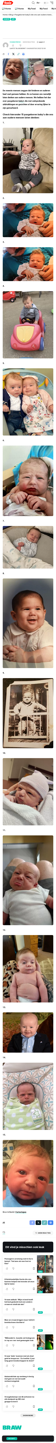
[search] (33, 3)
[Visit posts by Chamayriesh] (5, 45)
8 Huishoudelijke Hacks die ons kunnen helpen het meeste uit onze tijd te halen (19, 1281)
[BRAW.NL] (8, 3)
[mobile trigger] (51, 3)
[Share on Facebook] (8, 54)
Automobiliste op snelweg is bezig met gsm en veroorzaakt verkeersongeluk (19, 1378)
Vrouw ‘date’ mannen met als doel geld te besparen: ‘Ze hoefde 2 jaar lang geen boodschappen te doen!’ (19, 1358)
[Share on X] (13, 54)
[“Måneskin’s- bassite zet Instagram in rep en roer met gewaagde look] (45, 1342)
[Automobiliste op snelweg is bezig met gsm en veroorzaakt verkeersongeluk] (45, 1381)
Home (5, 15)
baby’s (21, 101)
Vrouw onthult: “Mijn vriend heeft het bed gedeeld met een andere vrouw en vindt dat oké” (18, 1302)
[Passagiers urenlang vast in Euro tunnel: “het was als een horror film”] (45, 1264)
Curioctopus (20, 1212)
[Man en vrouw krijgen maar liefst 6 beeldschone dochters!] (45, 1324)
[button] (18, 54)
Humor (6, 19)
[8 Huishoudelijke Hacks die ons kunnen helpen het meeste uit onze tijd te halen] (45, 1284)
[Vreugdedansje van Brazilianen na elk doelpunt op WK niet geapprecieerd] (45, 1402)
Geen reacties (29, 42)
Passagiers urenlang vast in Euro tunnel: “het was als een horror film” (18, 1261)
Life (13, 19)
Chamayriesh (15, 42)
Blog (11, 15)
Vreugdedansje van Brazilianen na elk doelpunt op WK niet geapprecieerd (19, 1399)
